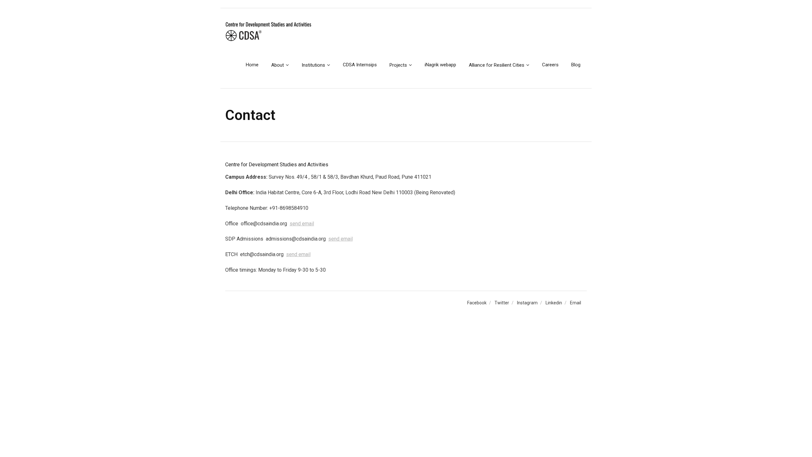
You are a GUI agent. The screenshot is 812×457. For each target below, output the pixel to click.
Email (575, 302)
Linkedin (554, 302)
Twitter (501, 302)
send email (302, 224)
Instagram (527, 302)
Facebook (477, 302)
